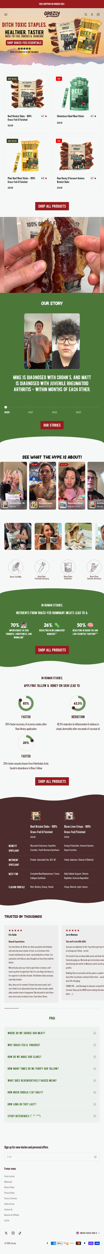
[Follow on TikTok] (20, 1233)
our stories (52, 425)
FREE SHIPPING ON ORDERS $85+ (52, 4)
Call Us (6, 1220)
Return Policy (9, 1187)
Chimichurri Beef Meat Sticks (70, 116)
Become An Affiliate (11, 1215)
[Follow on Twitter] (6, 1233)
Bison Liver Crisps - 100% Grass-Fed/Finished (77, 829)
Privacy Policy (9, 1193)
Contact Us (8, 1209)
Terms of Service (10, 1198)
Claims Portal (9, 1204)
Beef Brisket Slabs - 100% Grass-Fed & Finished (43, 829)
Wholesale (8, 1182)
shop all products (52, 206)
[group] (52, 37)
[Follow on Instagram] (13, 1233)
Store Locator (9, 1176)
